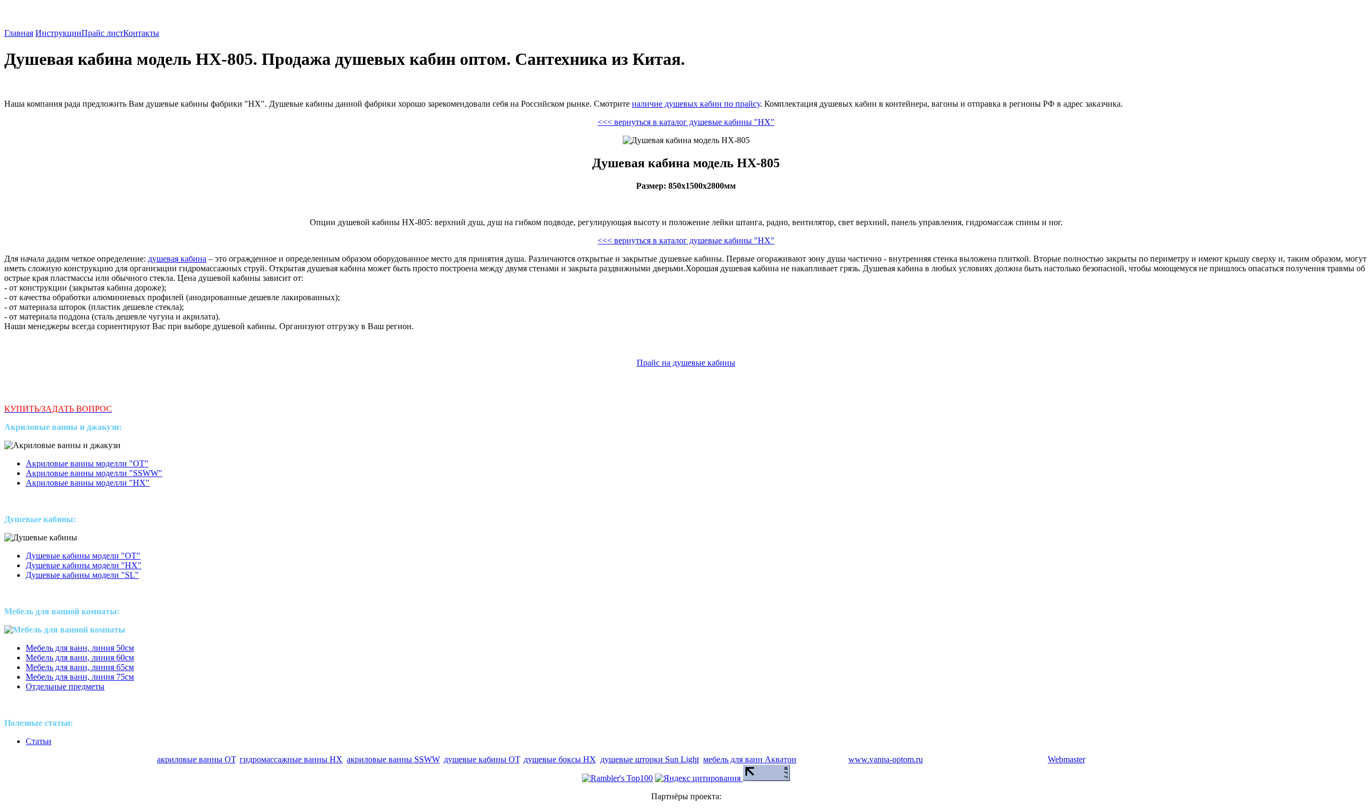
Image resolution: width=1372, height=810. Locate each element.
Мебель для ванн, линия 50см (80, 647)
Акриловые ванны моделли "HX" (88, 482)
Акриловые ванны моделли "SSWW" (94, 473)
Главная (18, 33)
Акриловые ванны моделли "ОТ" (87, 463)
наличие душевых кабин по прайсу (696, 103)
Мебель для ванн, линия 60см (80, 657)
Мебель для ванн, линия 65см (80, 667)
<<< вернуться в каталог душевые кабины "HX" (686, 122)
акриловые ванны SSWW (393, 759)
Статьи (38, 741)
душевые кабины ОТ (481, 759)
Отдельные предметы (65, 686)
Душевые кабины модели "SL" (82, 574)
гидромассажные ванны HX (291, 759)
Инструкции (58, 33)
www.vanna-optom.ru (885, 759)
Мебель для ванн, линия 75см (80, 676)
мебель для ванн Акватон (749, 759)
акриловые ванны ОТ (196, 759)
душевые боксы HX (560, 759)
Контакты (141, 33)
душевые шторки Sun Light (649, 759)
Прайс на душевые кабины (686, 362)
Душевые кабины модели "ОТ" (83, 555)
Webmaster (1066, 759)
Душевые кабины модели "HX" (83, 565)
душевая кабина (177, 258)
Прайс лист (102, 33)
